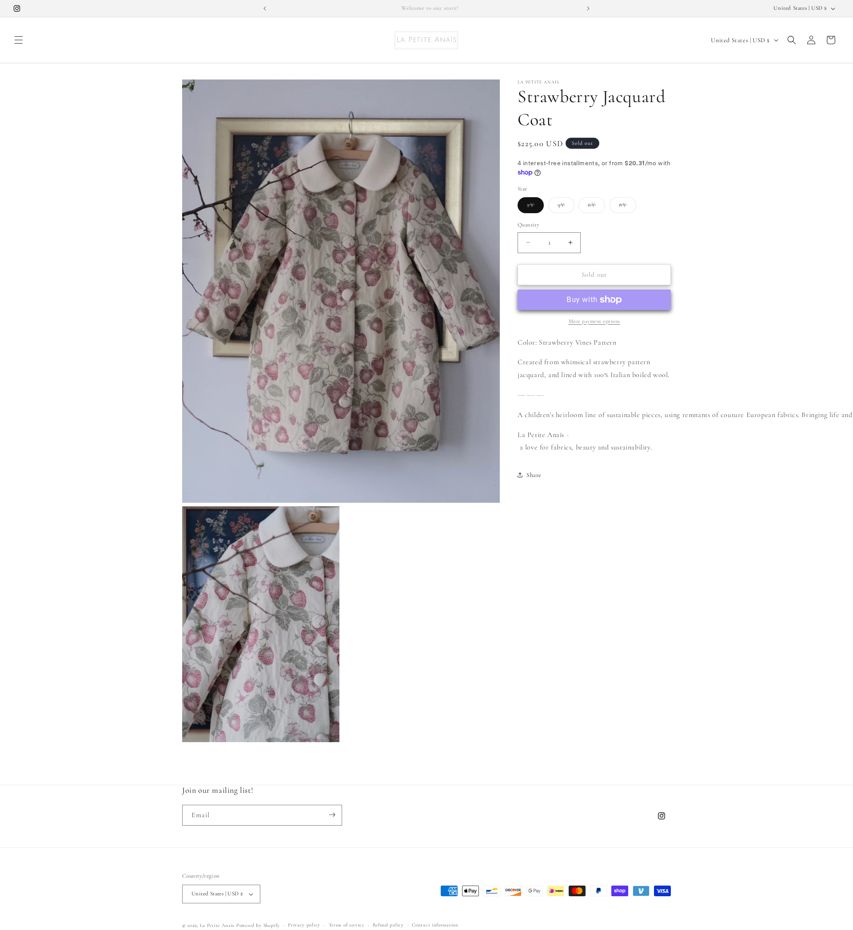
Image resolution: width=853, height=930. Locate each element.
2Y (535, 207)
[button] (18, 40)
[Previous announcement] (265, 8)
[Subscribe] (332, 814)
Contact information (435, 925)
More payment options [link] (594, 321)
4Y (566, 207)
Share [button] (534, 475)
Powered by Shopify (258, 925)
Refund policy (388, 925)
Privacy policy (304, 925)
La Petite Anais (217, 925)
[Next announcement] (588, 8)
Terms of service (346, 925)
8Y (627, 207)
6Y (596, 207)
